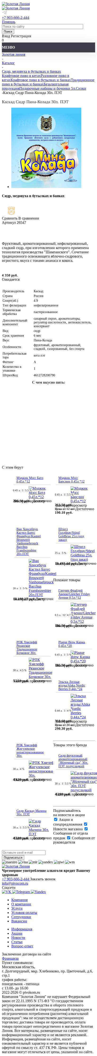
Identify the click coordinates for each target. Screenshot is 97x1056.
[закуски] (56, 392)
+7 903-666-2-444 (15, 18)
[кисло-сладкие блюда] (56, 407)
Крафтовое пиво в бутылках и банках (41, 80)
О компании (21, 904)
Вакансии (19, 921)
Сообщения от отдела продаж (70, 835)
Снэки (81, 88)
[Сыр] (41, 392)
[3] (16, 235)
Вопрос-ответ (22, 946)
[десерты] (26, 392)
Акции (16, 933)
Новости (18, 938)
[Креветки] (26, 407)
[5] (27, 235)
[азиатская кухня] (86, 392)
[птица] (71, 392)
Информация (21, 929)
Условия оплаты (24, 913)
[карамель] (86, 407)
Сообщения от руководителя (74, 840)
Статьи (17, 942)
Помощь (8, 22)
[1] (5, 235)
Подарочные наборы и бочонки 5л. (47, 88)
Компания (19, 900)
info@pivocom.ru (15, 883)
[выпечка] (11, 392)
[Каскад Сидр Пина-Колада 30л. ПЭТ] (46, 187)
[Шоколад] (71, 407)
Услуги (17, 908)
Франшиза (10, 958)
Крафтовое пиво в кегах (21, 76)
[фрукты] (41, 407)
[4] (22, 235)
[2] (10, 235)
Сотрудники (21, 917)
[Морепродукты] (11, 407)
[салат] (48, 422)
